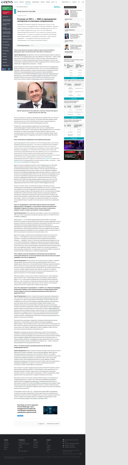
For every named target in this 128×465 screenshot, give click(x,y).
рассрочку (16, 223)
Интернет (5, 56)
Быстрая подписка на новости (72, 439)
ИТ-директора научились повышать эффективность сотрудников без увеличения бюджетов (76, 46)
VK (47, 443)
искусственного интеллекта (37, 398)
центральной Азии (46, 383)
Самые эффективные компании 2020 (74, 80)
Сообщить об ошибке (69, 445)
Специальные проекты (24, 443)
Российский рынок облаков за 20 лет (7, 20)
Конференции (22, 442)
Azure (15, 303)
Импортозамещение (7, 39)
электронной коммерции (20, 361)
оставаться (47, 158)
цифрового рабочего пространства (41, 75)
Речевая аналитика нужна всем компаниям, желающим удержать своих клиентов (76, 36)
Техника (20, 447)
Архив (5, 449)
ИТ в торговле (6, 50)
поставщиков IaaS (28, 160)
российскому (34, 345)
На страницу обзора (22, 6)
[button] (79, 2)
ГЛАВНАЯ (16, 2)
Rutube (48, 447)
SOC (24, 179)
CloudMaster (23, 216)
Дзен (48, 451)
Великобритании (49, 79)
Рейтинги (5, 62)
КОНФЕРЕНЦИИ (35, 2)
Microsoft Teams (39, 305)
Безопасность (6, 42)
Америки (54, 383)
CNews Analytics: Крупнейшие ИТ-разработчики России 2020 (73, 120)
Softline (52, 50)
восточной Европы (36, 383)
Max (47, 442)
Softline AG (17, 72)
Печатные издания (23, 451)
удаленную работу (48, 298)
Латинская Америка (43, 352)
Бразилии (34, 320)
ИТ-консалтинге (37, 72)
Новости (6, 442)
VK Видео (49, 445)
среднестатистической (35, 367)
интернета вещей (24, 398)
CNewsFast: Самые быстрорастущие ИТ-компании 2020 (73, 60)
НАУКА (52, 2)
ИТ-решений (52, 379)
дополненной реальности (52, 315)
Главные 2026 (6, 28)
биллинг (28, 247)
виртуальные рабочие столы (45, 301)
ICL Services (32, 119)
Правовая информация (70, 447)
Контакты (35, 447)
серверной (49, 322)
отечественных (25, 162)
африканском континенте (29, 63)
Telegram (49, 449)
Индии (15, 136)
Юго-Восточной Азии (20, 385)
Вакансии (35, 445)
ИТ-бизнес (5, 59)
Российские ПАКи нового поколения (7, 32)
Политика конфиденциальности (72, 443)
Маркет (20, 445)
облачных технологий (42, 73)
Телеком (4, 53)
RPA (46, 398)
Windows (55, 301)
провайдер (57, 287)
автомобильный (53, 310)
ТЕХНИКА (48, 2)
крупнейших (17, 162)
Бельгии (42, 79)
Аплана (35, 193)
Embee (47, 126)
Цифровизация (6, 36)
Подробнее (74, 78)
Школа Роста (5, 16)
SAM (30, 323)
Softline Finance (18, 219)
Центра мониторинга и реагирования (39, 181)
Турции (25, 312)
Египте (23, 335)
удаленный (31, 225)
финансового (28, 56)
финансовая (35, 219)
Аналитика (28, 2)
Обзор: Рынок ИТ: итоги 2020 (26, 11)
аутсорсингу (47, 193)
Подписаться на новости (53, 423)
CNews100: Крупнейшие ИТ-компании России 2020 (71, 101)
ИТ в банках (5, 47)
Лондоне (46, 60)
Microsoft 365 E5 (25, 339)
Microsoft (54, 135)
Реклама (35, 443)
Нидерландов (35, 79)
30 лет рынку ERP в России (6, 24)
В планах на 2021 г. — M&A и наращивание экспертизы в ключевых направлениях (75, 25)
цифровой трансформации (31, 381)
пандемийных (56, 306)
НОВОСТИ (21, 2)
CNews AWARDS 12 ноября (6, 13)
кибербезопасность (46, 165)
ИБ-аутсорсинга (50, 167)
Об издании (36, 442)
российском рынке (41, 262)
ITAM (34, 73)
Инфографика (6, 65)
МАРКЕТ (42, 2)
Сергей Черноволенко (20, 142)
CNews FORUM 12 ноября (6, 8)
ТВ (56, 2)
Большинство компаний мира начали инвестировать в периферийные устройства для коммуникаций (76, 13)
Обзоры (6, 447)
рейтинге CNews (44, 160)
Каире (40, 63)
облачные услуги (19, 206)
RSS (65, 441)
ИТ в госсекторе (6, 44)
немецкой (49, 70)
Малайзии (17, 332)
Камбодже (34, 339)
